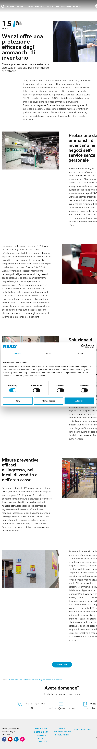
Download (62, 665)
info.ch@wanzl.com (62, 708)
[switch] (36, 390)
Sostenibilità (41, 732)
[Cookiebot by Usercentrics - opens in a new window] (83, 346)
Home (4, 680)
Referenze (66, 6)
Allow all (79, 401)
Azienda (77, 6)
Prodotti (22, 6)
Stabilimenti (62, 735)
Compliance (41, 729)
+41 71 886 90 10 (34, 706)
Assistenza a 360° (37, 6)
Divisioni (11, 6)
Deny (18, 401)
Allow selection (48, 401)
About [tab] (80, 353)
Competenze (53, 6)
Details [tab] (48, 353)
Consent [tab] (17, 353)
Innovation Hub (82, 729)
